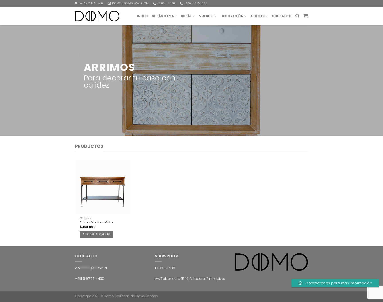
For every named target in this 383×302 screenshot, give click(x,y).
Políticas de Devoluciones (137, 296)
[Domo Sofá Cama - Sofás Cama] (97, 16)
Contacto (281, 16)
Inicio (142, 16)
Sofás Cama (163, 16)
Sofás (186, 16)
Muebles (206, 16)
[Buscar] (297, 16)
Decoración (232, 16)
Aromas (257, 16)
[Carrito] (305, 16)
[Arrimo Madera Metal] (103, 187)
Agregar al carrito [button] (96, 234)
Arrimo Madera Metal (96, 222)
